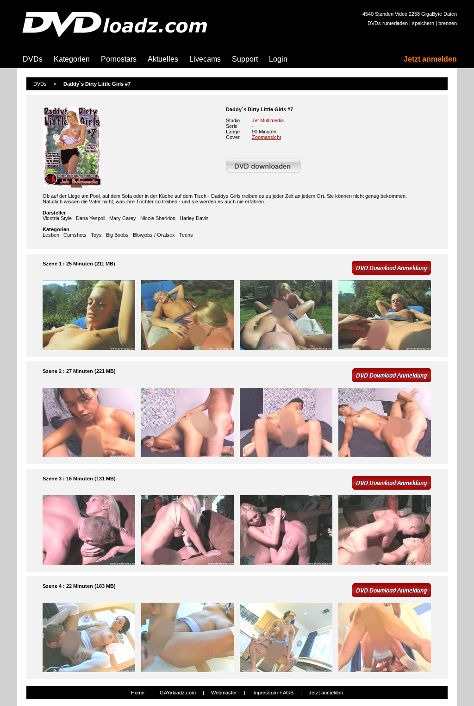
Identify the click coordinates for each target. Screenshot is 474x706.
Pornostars (119, 59)
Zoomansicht (266, 137)
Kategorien (72, 59)
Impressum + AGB (272, 692)
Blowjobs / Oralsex (154, 235)
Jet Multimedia (268, 120)
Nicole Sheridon (157, 218)
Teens (186, 235)
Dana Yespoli (90, 218)
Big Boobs (117, 235)
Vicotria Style (57, 218)
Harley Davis (194, 218)
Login (278, 59)
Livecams (205, 59)
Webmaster (224, 692)
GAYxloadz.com (178, 692)
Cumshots (75, 235)
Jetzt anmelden (430, 59)
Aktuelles (163, 59)
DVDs (33, 59)
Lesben (51, 235)
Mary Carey (122, 218)
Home (137, 692)
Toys (96, 235)
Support (245, 59)
